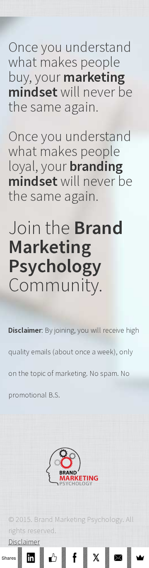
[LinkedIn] (31, 557)
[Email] (118, 557)
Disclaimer (24, 541)
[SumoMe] (140, 557)
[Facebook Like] (53, 557)
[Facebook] (75, 557)
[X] (96, 557)
